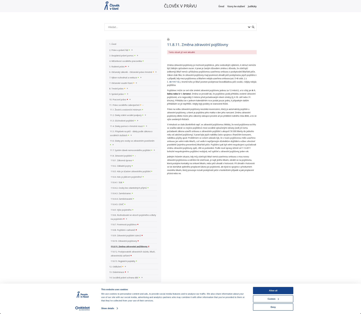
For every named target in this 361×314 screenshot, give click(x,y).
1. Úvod (112, 44)
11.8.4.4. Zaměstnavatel (121, 199)
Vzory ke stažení (236, 6)
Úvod (221, 6)
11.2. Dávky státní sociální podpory (126, 115)
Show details (107, 308)
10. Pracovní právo (117, 99)
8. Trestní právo (116, 88)
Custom (271, 299)
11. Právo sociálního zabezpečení (124, 105)
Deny (273, 307)
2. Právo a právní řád (118, 50)
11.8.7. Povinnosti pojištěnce (124, 224)
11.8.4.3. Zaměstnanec (121, 193)
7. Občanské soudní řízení (121, 83)
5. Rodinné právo (117, 66)
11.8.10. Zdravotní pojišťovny (124, 241)
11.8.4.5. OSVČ (117, 204)
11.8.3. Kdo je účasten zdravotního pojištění (130, 171)
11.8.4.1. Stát (116, 182)
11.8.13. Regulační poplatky (123, 261)
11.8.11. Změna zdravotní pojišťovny (129, 246)
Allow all (273, 290)
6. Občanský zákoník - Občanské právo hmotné (130, 72)
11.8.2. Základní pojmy (121, 166)
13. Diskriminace (116, 272)
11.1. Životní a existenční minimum (125, 109)
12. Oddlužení (115, 266)
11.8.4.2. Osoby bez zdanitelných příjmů (129, 188)
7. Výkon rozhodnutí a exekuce (123, 77)
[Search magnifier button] (253, 27)
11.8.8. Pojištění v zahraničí (123, 230)
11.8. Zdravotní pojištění (121, 155)
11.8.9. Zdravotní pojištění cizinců (126, 235)
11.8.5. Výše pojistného (121, 209)
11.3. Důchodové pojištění (122, 120)
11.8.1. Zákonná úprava (121, 160)
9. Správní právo (116, 94)
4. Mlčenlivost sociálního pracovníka (125, 61)
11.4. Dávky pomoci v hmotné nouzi (126, 126)
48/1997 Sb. (174, 81)
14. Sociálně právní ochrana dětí (123, 277)
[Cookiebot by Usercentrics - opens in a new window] (82, 308)
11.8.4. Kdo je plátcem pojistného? (126, 177)
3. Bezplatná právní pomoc (121, 55)
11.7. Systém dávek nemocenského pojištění (130, 150)
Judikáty (252, 6)
